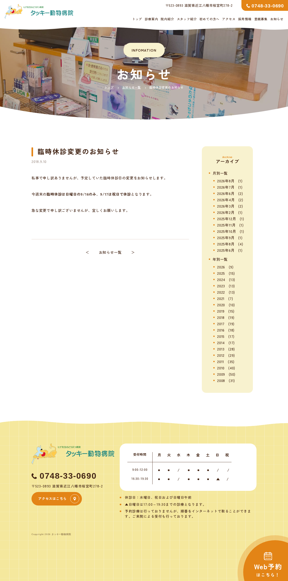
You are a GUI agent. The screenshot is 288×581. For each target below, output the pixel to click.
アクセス (228, 19)
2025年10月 (226, 231)
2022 (221, 292)
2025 (221, 273)
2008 (221, 380)
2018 (221, 317)
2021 (221, 298)
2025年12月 (226, 218)
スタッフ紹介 (187, 19)
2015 (221, 336)
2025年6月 (226, 250)
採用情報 (244, 19)
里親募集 (261, 19)
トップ (137, 19)
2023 (221, 285)
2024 (221, 279)
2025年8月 (226, 244)
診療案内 (151, 19)
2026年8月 (226, 180)
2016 (221, 330)
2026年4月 (226, 199)
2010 (221, 368)
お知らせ (277, 19)
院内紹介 (167, 19)
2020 (221, 304)
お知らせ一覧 (131, 87)
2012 (221, 355)
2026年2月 (226, 212)
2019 (221, 311)
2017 (221, 323)
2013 (221, 349)
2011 (220, 361)
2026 (221, 267)
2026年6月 (226, 193)
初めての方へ (209, 19)
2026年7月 (226, 187)
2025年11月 (226, 225)
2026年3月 (226, 206)
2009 (221, 374)
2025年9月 (226, 237)
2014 (221, 342)
